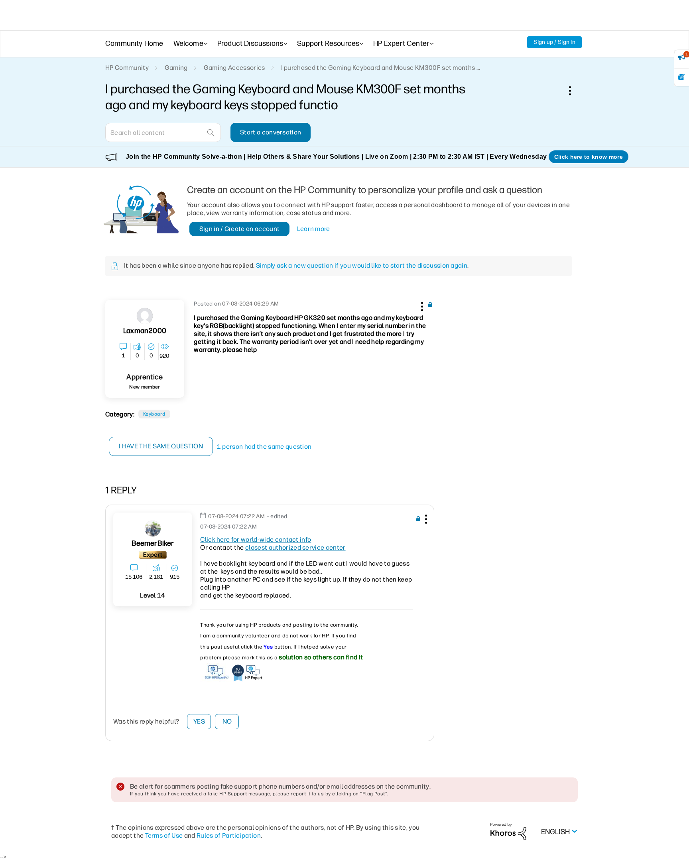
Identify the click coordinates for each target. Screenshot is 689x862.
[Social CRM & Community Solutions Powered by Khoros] (508, 831)
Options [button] (574, 91)
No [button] (227, 721)
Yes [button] (199, 721)
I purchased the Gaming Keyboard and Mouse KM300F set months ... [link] (380, 67)
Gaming (176, 67)
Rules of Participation (229, 835)
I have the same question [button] (161, 446)
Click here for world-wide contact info (255, 539)
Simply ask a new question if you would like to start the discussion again (361, 265)
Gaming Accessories (234, 67)
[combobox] (163, 132)
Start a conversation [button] (270, 132)
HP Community (127, 67)
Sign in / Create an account (239, 229)
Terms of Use (164, 835)
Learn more (313, 229)
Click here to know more (588, 157)
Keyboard (154, 414)
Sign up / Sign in (554, 42)
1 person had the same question (264, 446)
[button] (421, 305)
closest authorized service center (295, 547)
